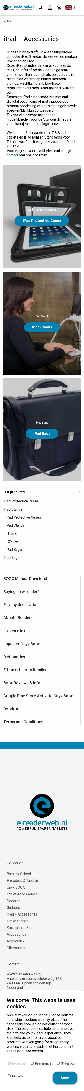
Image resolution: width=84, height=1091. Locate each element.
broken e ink (14, 630)
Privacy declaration (21, 604)
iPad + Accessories (22, 914)
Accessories (17, 934)
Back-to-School (19, 874)
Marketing (19, 1076)
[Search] (41, 7)
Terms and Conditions (23, 721)
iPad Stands (42, 327)
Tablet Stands (17, 921)
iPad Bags (42, 433)
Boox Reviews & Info (21, 682)
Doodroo (11, 708)
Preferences (44, 1063)
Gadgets (13, 907)
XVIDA (13, 541)
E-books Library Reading (25, 669)
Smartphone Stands (22, 928)
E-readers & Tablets (22, 881)
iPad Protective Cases (42, 221)
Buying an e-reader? (21, 591)
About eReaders (18, 617)
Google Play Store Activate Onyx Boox (38, 695)
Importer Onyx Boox (21, 643)
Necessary (19, 1063)
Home (12, 533)
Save (65, 1078)
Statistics (67, 1063)
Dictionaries (14, 656)
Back (10, 21)
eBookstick (15, 941)
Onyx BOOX (16, 887)
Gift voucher (16, 948)
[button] (68, 7)
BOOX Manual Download (25, 578)
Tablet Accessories (22, 894)
